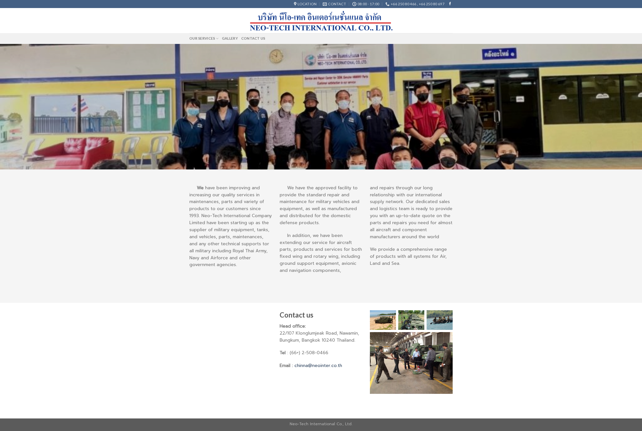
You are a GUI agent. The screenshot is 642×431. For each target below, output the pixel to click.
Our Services (202, 38)
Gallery (230, 38)
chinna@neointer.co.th (318, 365)
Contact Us (253, 38)
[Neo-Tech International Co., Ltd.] (321, 20)
